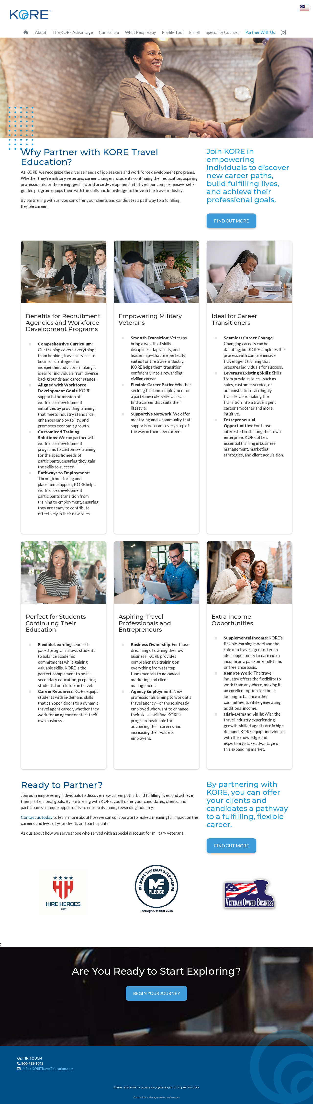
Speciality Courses (222, 32)
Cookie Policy (141, 1097)
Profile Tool (172, 32)
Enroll (194, 32)
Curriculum (109, 32)
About (40, 32)
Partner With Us (260, 32)
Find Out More (231, 220)
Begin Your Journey (156, 993)
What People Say (140, 32)
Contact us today (37, 817)
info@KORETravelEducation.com (47, 1068)
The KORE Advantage (72, 32)
